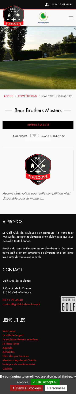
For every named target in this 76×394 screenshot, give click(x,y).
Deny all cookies (28, 388)
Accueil (8, 96)
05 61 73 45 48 (13, 300)
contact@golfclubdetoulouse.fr (21, 304)
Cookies (7, 368)
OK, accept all (46, 382)
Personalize (56, 388)
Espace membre (62, 4)
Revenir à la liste (38, 124)
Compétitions (27, 96)
